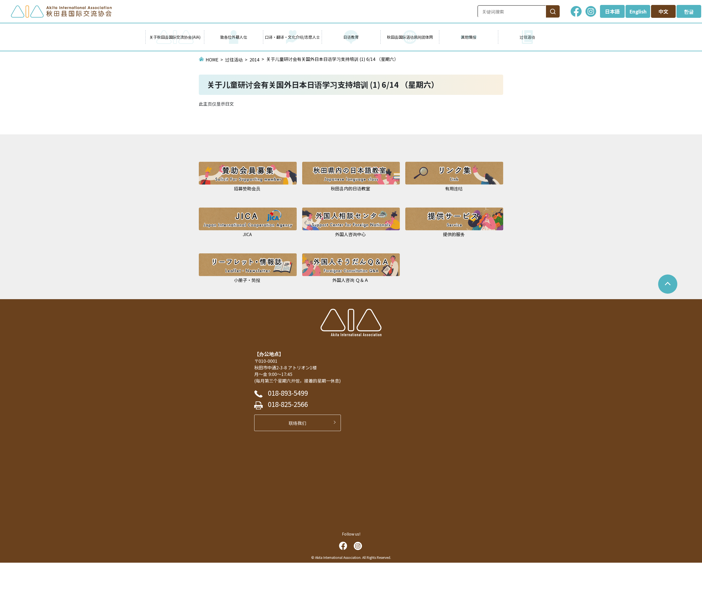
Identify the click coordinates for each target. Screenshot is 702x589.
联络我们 (300, 423)
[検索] (553, 11)
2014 (254, 59)
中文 (663, 11)
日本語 (612, 11)
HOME (212, 59)
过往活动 (234, 59)
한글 (689, 11)
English (638, 11)
